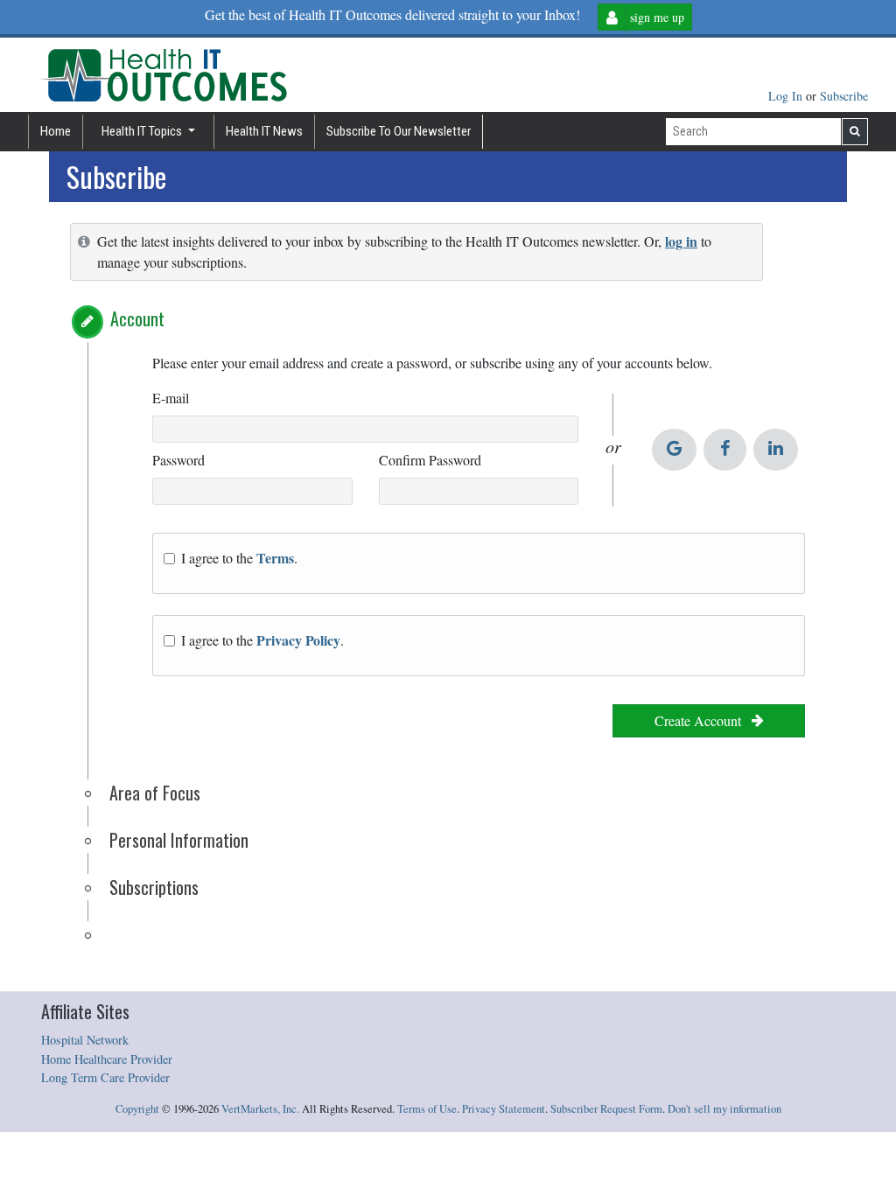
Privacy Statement (503, 1108)
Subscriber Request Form (606, 1108)
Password (178, 460)
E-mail (170, 397)
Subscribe (844, 95)
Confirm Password (430, 460)
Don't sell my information (724, 1108)
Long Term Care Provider (105, 1077)
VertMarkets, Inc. (260, 1108)
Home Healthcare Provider (106, 1059)
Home (55, 131)
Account (137, 318)
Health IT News (264, 131)
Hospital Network (85, 1039)
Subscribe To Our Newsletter (398, 131)
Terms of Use (427, 1108)
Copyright (137, 1108)
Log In (787, 95)
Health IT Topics (143, 131)
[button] (87, 322)
